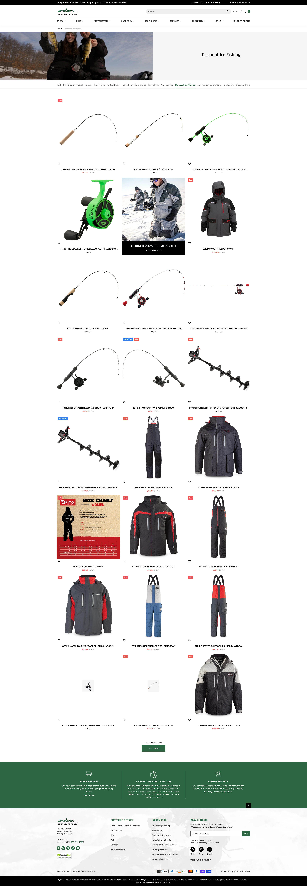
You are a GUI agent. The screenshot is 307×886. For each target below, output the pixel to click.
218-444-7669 (77, 842)
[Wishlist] (59, 163)
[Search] (227, 11)
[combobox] (188, 11)
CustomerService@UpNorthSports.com (153, 882)
